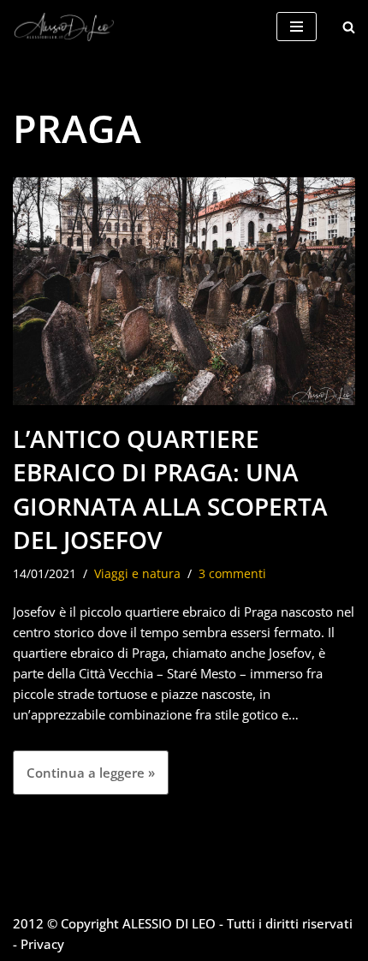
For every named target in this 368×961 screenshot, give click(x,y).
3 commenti (232, 574)
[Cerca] (348, 27)
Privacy (42, 943)
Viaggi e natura (137, 574)
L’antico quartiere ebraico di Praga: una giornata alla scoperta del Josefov (170, 489)
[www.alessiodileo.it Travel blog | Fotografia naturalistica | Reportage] (64, 27)
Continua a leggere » (84, 779)
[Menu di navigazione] (296, 26)
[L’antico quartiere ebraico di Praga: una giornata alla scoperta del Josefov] (184, 291)
